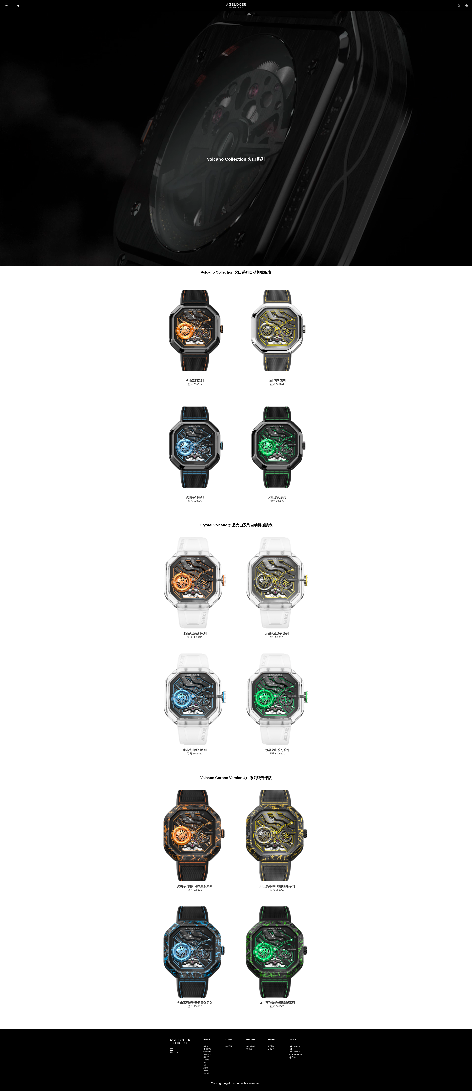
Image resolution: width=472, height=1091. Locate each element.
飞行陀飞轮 (207, 1049)
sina (295, 1057)
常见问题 (249, 1049)
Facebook (297, 1052)
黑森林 (205, 1068)
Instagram (297, 1046)
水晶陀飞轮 (207, 1054)
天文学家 (206, 1057)
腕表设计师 (228, 1046)
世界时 (205, 1070)
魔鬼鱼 (205, 1046)
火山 (204, 1065)
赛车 (204, 1062)
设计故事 (271, 1049)
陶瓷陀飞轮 (207, 1051)
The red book (298, 1054)
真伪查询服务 (250, 1046)
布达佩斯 (206, 1060)
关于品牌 (271, 1046)
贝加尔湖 (206, 1073)
